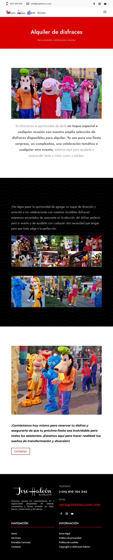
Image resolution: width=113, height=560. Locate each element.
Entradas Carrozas (21, 542)
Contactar (20, 451)
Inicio (14, 533)
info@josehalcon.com (41, 3)
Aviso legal (64, 533)
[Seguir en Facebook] (94, 4)
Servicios (16, 537)
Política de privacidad (70, 537)
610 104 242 (16, 3)
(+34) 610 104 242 (73, 491)
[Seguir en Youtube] (105, 4)
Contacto (16, 546)
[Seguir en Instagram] (99, 4)
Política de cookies (68, 542)
